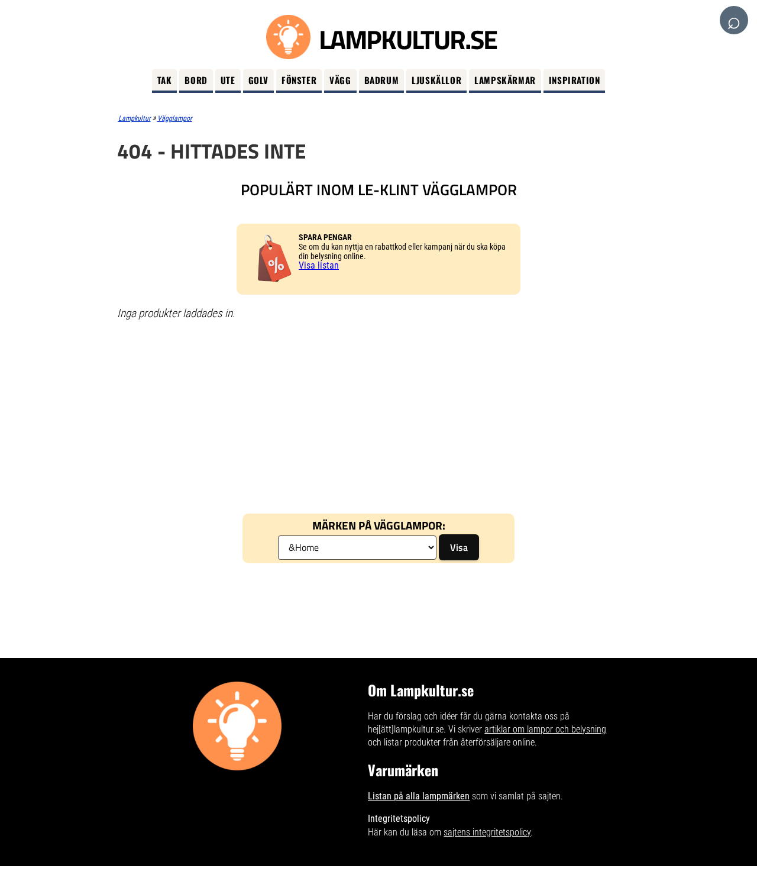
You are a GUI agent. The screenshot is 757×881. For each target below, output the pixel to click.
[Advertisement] (378, 416)
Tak (164, 79)
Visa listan (319, 265)
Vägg (340, 79)
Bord (196, 79)
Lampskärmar (505, 79)
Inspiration (574, 79)
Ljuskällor (436, 79)
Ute (228, 79)
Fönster (299, 79)
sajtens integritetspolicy (487, 832)
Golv (258, 79)
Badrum (381, 79)
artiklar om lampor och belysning (545, 729)
